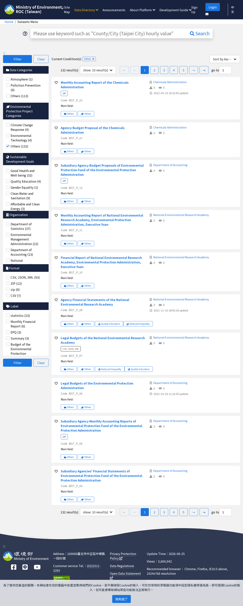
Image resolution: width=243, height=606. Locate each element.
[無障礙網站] (61, 579)
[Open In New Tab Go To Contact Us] (206, 14)
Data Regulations (122, 565)
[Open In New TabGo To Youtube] (37, 567)
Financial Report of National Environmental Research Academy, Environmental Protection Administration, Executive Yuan (101, 262)
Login (213, 7)
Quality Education (110, 323)
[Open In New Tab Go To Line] (25, 567)
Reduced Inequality (139, 323)
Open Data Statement (125, 573)
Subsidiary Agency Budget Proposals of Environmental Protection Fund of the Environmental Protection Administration (102, 170)
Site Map (67, 9)
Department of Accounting (170, 165)
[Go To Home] (34, 10)
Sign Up (194, 9)
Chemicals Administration (170, 82)
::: (63, 7)
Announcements (114, 10)
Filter (17, 59)
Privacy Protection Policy (123, 555)
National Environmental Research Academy (181, 215)
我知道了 (121, 599)
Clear (41, 59)
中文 (232, 9)
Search (202, 33)
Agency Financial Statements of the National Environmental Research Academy (95, 302)
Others (70, 113)
